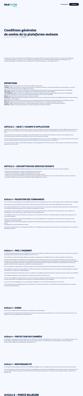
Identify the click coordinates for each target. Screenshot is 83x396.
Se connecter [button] (64, 4)
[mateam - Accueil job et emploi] (10, 4)
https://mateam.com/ (39, 97)
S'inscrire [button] (74, 4)
